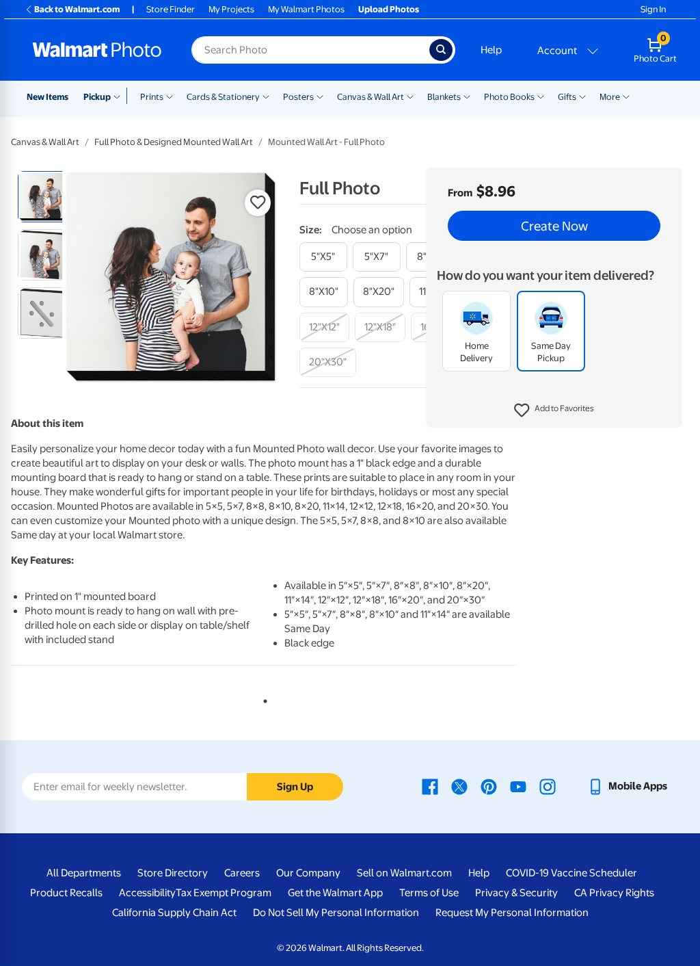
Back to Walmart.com (77, 9)
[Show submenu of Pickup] (120, 96)
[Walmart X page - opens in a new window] (459, 786)
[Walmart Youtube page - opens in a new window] (518, 786)
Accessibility (147, 893)
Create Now (554, 225)
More (610, 97)
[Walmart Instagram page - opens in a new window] (547, 786)
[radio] (43, 196)
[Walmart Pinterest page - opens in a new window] (489, 786)
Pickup (97, 97)
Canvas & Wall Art (370, 97)
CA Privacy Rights (614, 893)
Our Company (308, 873)
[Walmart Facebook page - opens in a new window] (430, 786)
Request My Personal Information (512, 912)
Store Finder (170, 9)
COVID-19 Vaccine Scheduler (571, 873)
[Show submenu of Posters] (320, 96)
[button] (554, 410)
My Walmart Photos (306, 9)
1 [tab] (262, 698)
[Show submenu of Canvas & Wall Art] (410, 96)
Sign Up (295, 787)
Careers (242, 873)
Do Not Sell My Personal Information (336, 912)
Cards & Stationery (223, 97)
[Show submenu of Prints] (169, 96)
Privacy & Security (516, 893)
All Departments (83, 873)
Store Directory (172, 873)
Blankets (444, 97)
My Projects (231, 9)
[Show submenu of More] (626, 96)
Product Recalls (66, 893)
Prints (151, 97)
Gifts (567, 97)
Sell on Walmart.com (404, 873)
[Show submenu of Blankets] (467, 96)
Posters (298, 97)
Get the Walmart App (335, 893)
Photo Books (509, 97)
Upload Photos (388, 9)
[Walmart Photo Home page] (97, 50)
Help (491, 50)
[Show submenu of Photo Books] (541, 96)
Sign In (653, 9)
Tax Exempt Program (223, 893)
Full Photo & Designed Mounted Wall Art (173, 142)
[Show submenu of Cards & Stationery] (266, 96)
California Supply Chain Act (174, 912)
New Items (47, 97)
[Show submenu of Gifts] (582, 96)
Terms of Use (429, 893)
